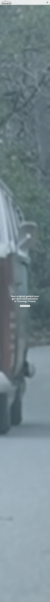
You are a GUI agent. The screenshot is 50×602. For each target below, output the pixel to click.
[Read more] (25, 598)
